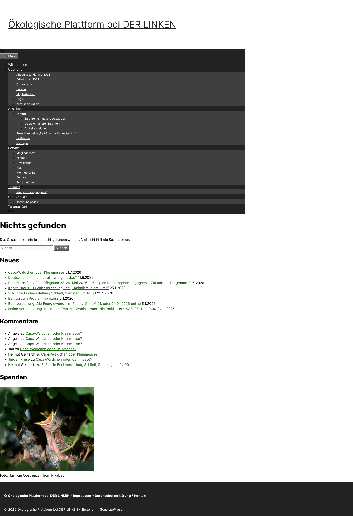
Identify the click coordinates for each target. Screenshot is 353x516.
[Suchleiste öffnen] (3, 51)
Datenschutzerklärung (113, 496)
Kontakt (21, 157)
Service (14, 148)
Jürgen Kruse (19, 359)
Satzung (22, 89)
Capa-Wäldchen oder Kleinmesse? (36, 272)
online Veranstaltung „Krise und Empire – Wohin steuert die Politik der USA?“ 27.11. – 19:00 (82, 309)
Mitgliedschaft (25, 94)
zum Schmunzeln (27, 104)
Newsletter (23, 162)
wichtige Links (25, 172)
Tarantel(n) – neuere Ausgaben (45, 118)
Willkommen (17, 64)
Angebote (15, 109)
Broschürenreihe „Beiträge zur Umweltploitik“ (46, 133)
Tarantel (21, 113)
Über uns (15, 69)
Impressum (82, 496)
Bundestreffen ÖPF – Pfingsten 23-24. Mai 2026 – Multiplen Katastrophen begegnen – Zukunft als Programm (97, 283)
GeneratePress (111, 509)
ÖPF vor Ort (17, 197)
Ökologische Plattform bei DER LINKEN (92, 24)
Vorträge (22, 143)
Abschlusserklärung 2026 (33, 74)
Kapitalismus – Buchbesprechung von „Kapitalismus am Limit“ (58, 288)
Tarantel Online (19, 207)
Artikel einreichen (36, 128)
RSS (19, 167)
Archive (21, 177)
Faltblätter (23, 138)
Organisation (24, 84)
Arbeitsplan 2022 (27, 79)
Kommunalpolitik (27, 202)
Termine (14, 187)
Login (20, 99)
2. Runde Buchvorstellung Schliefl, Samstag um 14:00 (52, 293)
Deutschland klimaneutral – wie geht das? (42, 277)
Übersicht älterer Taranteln (42, 123)
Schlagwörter (25, 182)
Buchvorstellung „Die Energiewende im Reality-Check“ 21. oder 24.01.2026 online (74, 304)
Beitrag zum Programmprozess (33, 298)
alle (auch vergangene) (31, 192)
